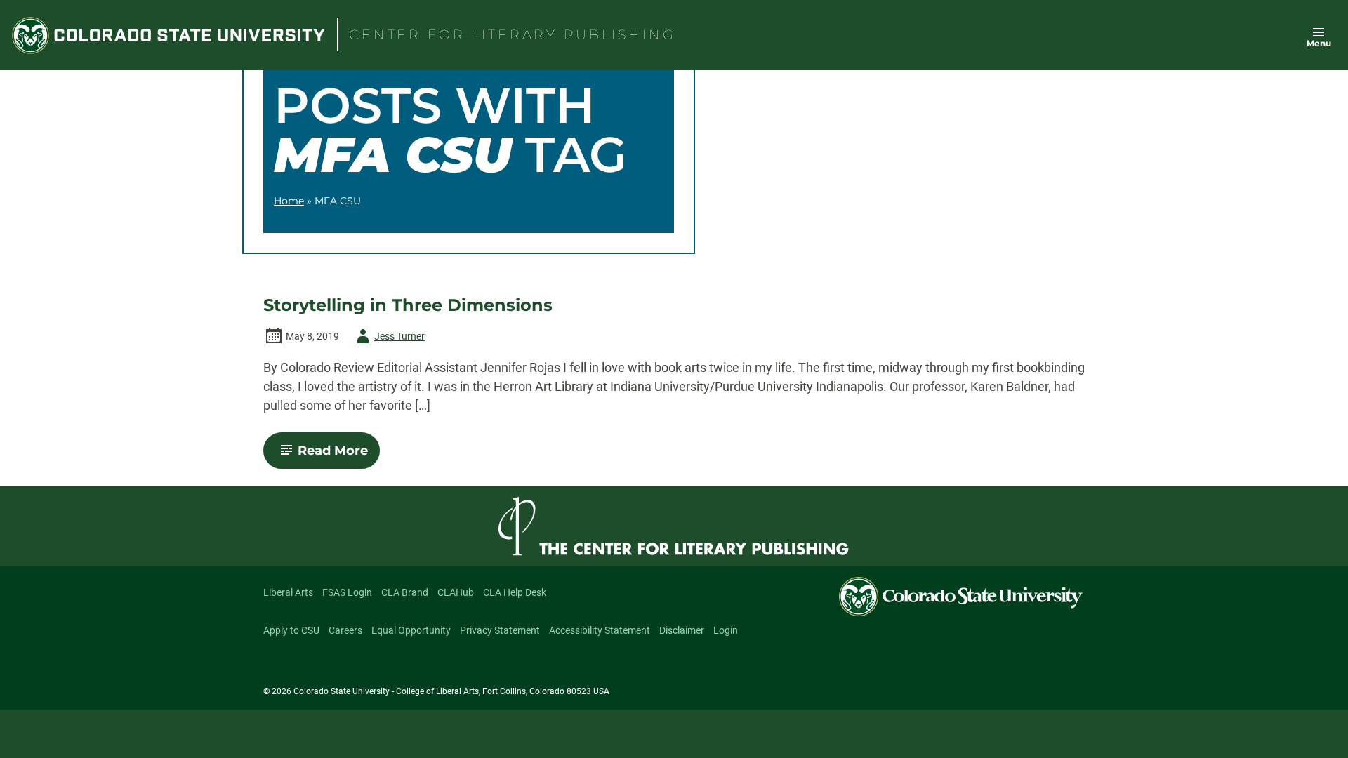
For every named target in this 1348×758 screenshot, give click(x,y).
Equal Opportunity (411, 630)
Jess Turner (388, 338)
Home (289, 200)
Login (725, 630)
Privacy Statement (500, 630)
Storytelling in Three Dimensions (408, 305)
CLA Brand (404, 592)
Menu (1319, 43)
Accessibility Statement (599, 630)
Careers (345, 630)
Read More (339, 455)
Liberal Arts (288, 592)
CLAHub (455, 592)
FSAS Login (347, 592)
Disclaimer (681, 630)
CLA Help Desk (514, 592)
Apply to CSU (291, 630)
